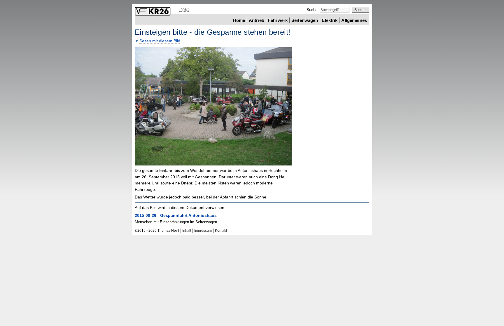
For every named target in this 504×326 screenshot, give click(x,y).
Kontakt (221, 231)
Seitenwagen (304, 20)
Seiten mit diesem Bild (159, 41)
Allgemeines (354, 20)
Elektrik (329, 20)
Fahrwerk (278, 20)
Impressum (203, 231)
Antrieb (256, 20)
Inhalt (184, 9)
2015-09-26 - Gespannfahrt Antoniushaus (176, 215)
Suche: (313, 10)
